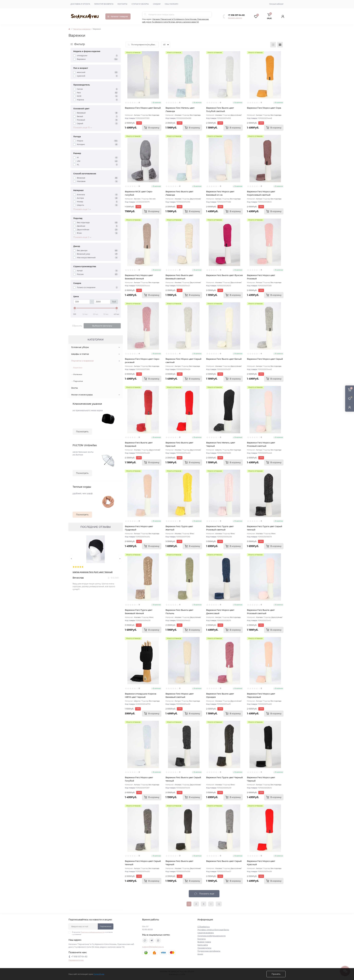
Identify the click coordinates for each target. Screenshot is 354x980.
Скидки (157, 4)
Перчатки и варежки (82, 29)
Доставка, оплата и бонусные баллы (213, 930)
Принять (276, 974)
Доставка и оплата (80, 4)
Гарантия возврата (103, 4)
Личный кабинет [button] (276, 4)
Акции (200, 954)
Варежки (77, 367)
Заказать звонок (235, 18)
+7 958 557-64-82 (236, 15)
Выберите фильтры (102, 326)
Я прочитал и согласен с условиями (92, 933)
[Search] (145, 14)
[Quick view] (159, 53)
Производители (204, 948)
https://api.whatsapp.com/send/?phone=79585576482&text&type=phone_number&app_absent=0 (158, 940)
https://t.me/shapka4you (151, 940)
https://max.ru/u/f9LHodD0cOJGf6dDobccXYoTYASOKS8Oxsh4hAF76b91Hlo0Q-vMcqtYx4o (145, 940)
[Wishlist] (159, 58)
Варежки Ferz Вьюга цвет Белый (224, 359)
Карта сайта (202, 945)
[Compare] (159, 64)
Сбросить (77, 326)
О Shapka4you (203, 927)
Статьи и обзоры (140, 4)
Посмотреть (82, 431)
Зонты (74, 388)
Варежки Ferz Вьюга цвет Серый (224, 861)
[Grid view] (280, 44)
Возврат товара (204, 942)
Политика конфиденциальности (92, 932)
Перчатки (78, 381)
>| (219, 904)
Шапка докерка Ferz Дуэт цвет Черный (93, 572)
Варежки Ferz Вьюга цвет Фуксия (224, 275)
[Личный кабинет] (349, 407)
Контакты (122, 4)
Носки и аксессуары (82, 394)
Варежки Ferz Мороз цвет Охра (264, 108)
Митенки (77, 374)
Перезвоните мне (76, 960)
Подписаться (105, 926)
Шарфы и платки (80, 354)
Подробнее (98, 974)
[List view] (273, 44)
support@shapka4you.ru (153, 947)
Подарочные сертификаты (208, 951)
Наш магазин (171, 4)
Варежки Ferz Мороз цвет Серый (265, 359)
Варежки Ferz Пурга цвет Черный (224, 777)
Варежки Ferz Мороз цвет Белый (143, 108)
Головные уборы (80, 347)
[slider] (74, 308)
